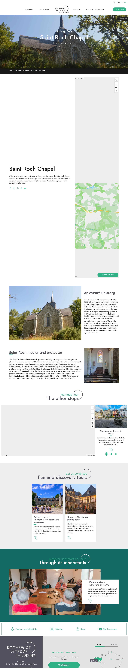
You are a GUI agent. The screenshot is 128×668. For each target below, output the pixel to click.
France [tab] (99, 644)
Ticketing (119, 9)
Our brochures (110, 629)
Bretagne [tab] (114, 644)
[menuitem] (29, 9)
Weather (59, 629)
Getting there (108, 275)
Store (83, 629)
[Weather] (114, 2)
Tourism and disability (26, 629)
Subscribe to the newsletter (64, 665)
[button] (119, 2)
